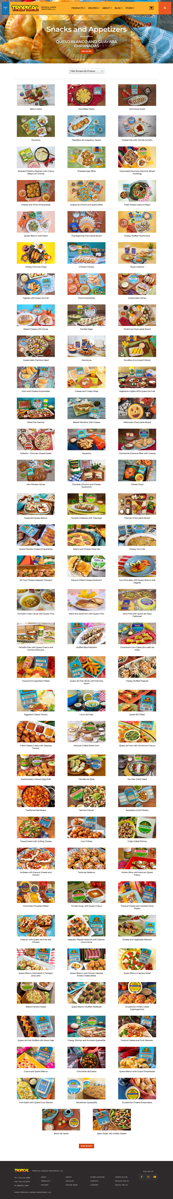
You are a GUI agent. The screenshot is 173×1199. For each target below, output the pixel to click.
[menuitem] (78, 8)
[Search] (165, 8)
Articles (70, 1181)
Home (43, 1177)
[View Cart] (151, 8)
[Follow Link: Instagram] (148, 1177)
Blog (118, 8)
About (106, 8)
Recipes (93, 8)
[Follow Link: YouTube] (155, 1177)
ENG (5, 7)
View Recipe (86, 51)
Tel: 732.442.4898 (22, 1178)
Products (77, 8)
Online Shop (72, 1185)
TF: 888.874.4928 (21, 1185)
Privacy (122, 1181)
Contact (94, 1181)
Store (129, 8)
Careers (94, 1185)
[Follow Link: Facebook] (142, 1177)
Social (121, 1185)
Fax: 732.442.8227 (22, 1182)
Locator (97, 1177)
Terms (121, 1177)
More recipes (86, 1146)
